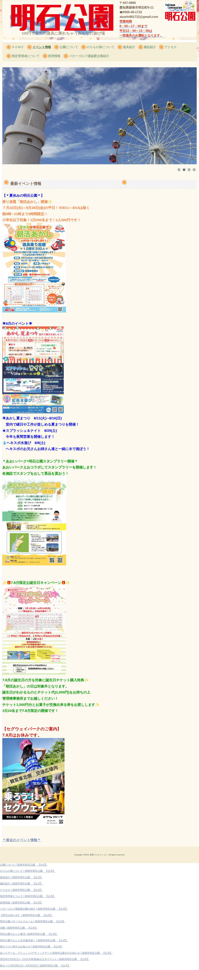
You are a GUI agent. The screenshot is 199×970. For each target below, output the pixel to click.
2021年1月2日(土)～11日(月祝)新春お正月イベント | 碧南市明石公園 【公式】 (44, 959)
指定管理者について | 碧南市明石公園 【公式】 (27, 896)
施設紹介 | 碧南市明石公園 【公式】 (21, 883)
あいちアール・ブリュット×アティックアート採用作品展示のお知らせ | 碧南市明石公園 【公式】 (56, 953)
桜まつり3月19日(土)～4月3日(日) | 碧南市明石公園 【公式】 (35, 965)
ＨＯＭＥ (18, 47)
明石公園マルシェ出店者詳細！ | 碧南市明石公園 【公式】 (34, 940)
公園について (68, 47)
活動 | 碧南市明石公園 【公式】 (19, 927)
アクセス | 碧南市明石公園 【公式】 (21, 890)
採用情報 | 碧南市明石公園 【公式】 (21, 902)
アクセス (170, 47)
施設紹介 (150, 47)
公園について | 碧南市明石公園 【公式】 (24, 864)
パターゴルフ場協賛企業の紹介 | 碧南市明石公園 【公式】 (34, 908)
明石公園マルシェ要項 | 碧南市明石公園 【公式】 (29, 934)
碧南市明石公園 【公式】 (40, 15)
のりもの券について (100, 47)
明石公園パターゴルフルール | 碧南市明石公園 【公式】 (32, 921)
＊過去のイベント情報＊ (21, 840)
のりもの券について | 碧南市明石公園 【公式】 (27, 871)
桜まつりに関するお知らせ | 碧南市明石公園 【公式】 (31, 946)
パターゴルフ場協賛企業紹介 (89, 56)
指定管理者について (26, 56)
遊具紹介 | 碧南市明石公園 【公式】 (21, 877)
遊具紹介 (129, 47)
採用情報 (54, 56)
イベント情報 (41, 47)
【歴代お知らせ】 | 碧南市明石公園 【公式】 (26, 915)
